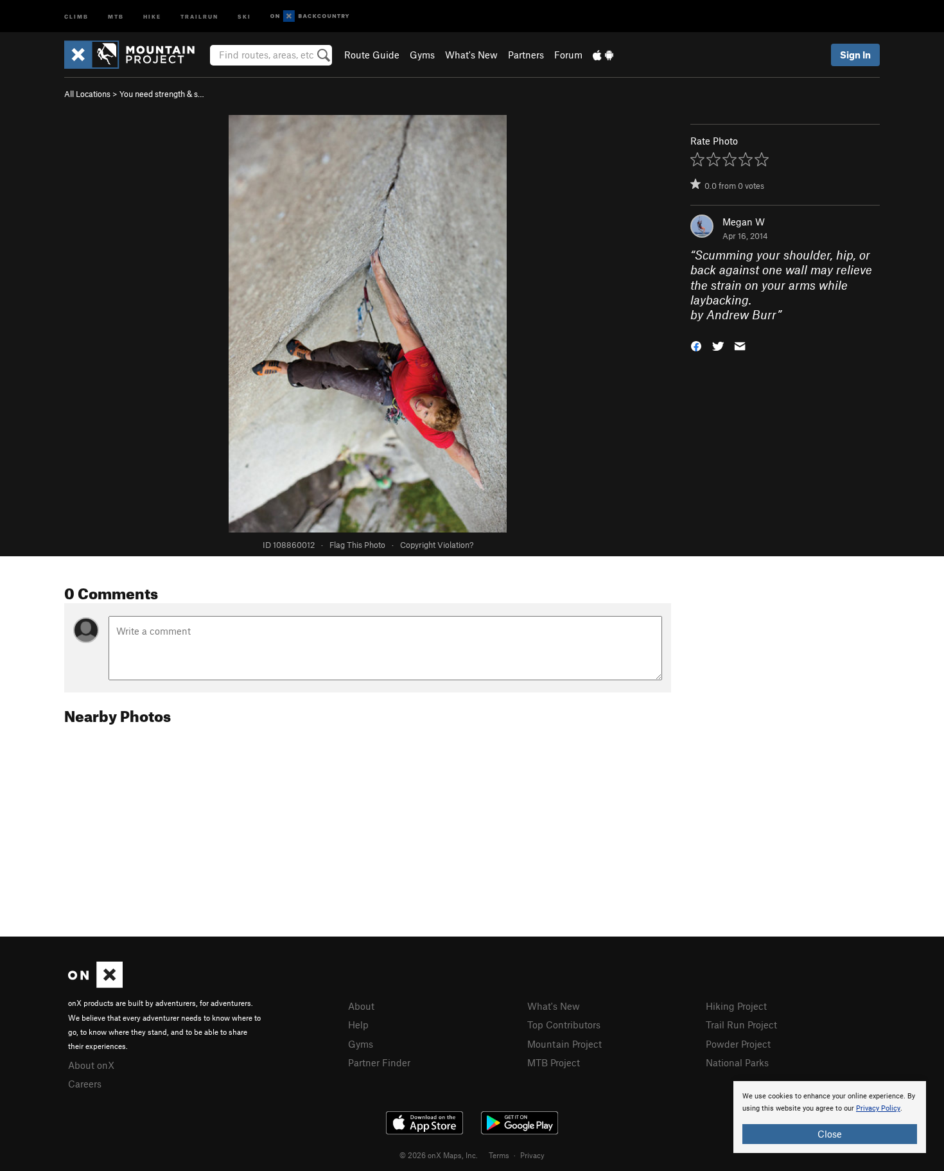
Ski (244, 16)
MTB (116, 16)
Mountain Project (564, 1044)
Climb (76, 16)
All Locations (87, 94)
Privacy (532, 1154)
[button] (696, 345)
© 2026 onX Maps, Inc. (438, 1154)
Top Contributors (563, 1024)
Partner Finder (379, 1062)
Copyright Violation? (436, 545)
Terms (499, 1154)
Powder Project (738, 1044)
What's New (471, 54)
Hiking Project (736, 1006)
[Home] (135, 54)
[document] (829, 1117)
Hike (152, 16)
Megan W (743, 221)
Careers (84, 1083)
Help (358, 1024)
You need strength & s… (161, 94)
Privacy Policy (878, 1108)
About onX (91, 1065)
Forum (568, 54)
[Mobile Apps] (603, 54)
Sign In (855, 54)
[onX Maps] (95, 984)
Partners (526, 54)
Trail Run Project (741, 1024)
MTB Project (553, 1062)
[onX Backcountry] (310, 16)
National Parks (737, 1062)
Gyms (422, 54)
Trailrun (199, 16)
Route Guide (371, 54)
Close (829, 1134)
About (361, 1006)
